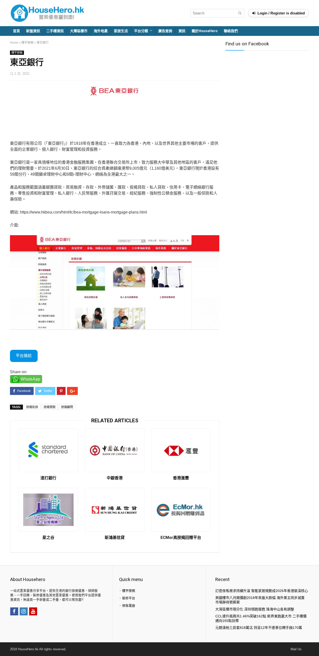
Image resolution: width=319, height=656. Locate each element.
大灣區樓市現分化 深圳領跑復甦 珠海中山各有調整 (254, 609)
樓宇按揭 (27, 42)
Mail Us (296, 649)
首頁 (16, 31)
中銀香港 (115, 478)
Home (14, 42)
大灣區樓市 (78, 31)
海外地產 (101, 31)
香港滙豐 (181, 478)
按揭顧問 (67, 407)
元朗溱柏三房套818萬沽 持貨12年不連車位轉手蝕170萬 (258, 628)
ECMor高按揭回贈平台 (180, 537)
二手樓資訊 (55, 31)
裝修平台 (128, 598)
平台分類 (141, 31)
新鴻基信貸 (115, 537)
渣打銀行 (48, 478)
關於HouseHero (205, 31)
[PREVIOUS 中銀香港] (5, 643)
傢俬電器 (128, 605)
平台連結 (24, 356)
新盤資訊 (33, 31)
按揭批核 (32, 407)
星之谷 (48, 537)
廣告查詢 (165, 31)
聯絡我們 (231, 31)
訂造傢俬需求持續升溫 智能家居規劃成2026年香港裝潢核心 (261, 591)
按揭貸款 (50, 407)
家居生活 (121, 31)
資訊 (181, 31)
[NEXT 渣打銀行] (314, 643)
